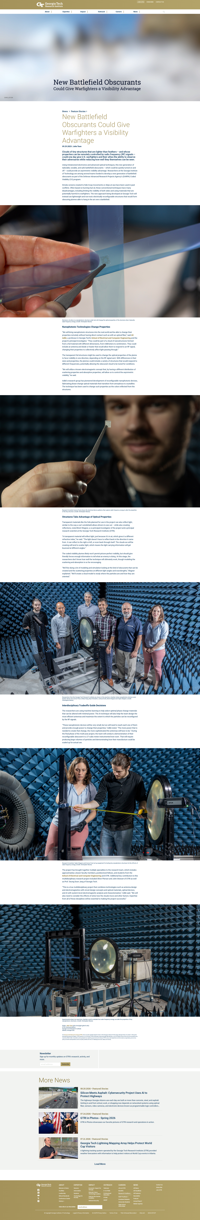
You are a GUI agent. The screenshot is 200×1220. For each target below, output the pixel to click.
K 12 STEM (107, 1191)
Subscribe (150, 2)
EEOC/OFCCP (152, 1213)
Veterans (106, 1188)
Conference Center (64, 1198)
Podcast (135, 1198)
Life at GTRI (122, 1188)
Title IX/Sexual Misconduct (128, 1213)
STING (106, 1197)
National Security (94, 1200)
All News (136, 1188)
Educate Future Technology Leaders (95, 1193)
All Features (137, 1193)
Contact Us (160, 2)
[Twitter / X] (43, 1198)
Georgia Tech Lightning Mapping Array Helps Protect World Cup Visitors (116, 1145)
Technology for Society (78, 1196)
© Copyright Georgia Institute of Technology (57, 1213)
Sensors (76, 1188)
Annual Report (137, 1201)
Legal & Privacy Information (81, 1213)
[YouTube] (43, 1195)
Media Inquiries (138, 1204)
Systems (76, 1193)
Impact (83, 12)
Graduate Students (124, 1199)
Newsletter (136, 1196)
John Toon (69, 1025)
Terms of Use (113, 1213)
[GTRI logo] (49, 4)
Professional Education (107, 1194)
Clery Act (142, 1213)
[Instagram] (43, 1201)
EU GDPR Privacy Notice (99, 1213)
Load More (100, 1164)
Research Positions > (124, 1193)
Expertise (66, 12)
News (135, 12)
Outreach (101, 12)
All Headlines (137, 1191)
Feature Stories (78, 111)
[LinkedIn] (43, 1193)
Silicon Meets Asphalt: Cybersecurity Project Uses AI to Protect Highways (113, 1094)
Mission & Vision (64, 1188)
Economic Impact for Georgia (95, 1188)
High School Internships (122, 1205)
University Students (124, 1202)
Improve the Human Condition (94, 1197)
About (47, 12)
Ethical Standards (64, 1196)
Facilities (61, 1191)
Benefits (120, 1191)
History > (61, 1201)
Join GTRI (141, 2)
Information (77, 1191)
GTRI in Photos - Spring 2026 (97, 1118)
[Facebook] (43, 1190)
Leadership (62, 1193)
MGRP (105, 1200)
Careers (119, 12)
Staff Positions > (123, 1197)
